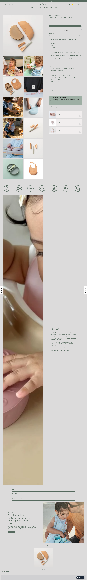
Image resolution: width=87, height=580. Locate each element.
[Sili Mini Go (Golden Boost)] (43, 557)
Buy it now (65, 26)
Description (51, 33)
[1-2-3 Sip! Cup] (52, 122)
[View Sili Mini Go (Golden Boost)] (34, 87)
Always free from (17, 498)
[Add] (80, 116)
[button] (32, 7)
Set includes (51, 93)
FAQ (13, 489)
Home (50, 15)
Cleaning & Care (52, 90)
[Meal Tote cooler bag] (52, 130)
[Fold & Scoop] (52, 114)
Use (50, 86)
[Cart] (83, 5)
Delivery (14, 494)
